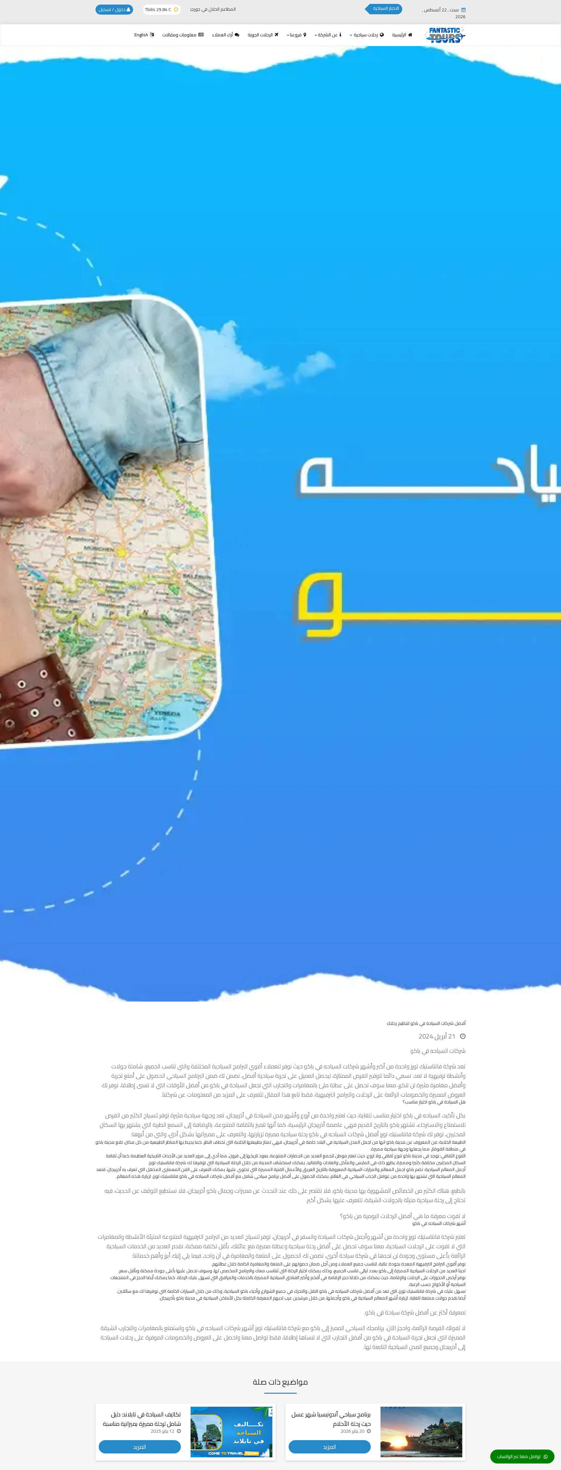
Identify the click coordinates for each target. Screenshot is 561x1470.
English (141, 35)
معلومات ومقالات (179, 35)
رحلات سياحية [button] (366, 35)
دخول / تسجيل (113, 9)
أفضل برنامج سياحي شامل (266, 1176)
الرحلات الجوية (261, 35)
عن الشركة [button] (328, 35)
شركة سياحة (399, 1312)
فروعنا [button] (296, 35)
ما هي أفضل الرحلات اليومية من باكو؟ (384, 1216)
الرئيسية (399, 35)
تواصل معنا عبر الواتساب (519, 1456)
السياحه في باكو (422, 1115)
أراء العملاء (223, 35)
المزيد (329, 1446)
